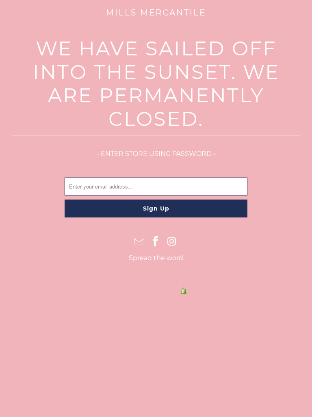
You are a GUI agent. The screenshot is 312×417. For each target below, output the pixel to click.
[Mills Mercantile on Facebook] (155, 242)
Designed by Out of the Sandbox (187, 280)
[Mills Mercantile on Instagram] (172, 242)
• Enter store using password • (156, 154)
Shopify (199, 291)
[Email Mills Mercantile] (139, 242)
